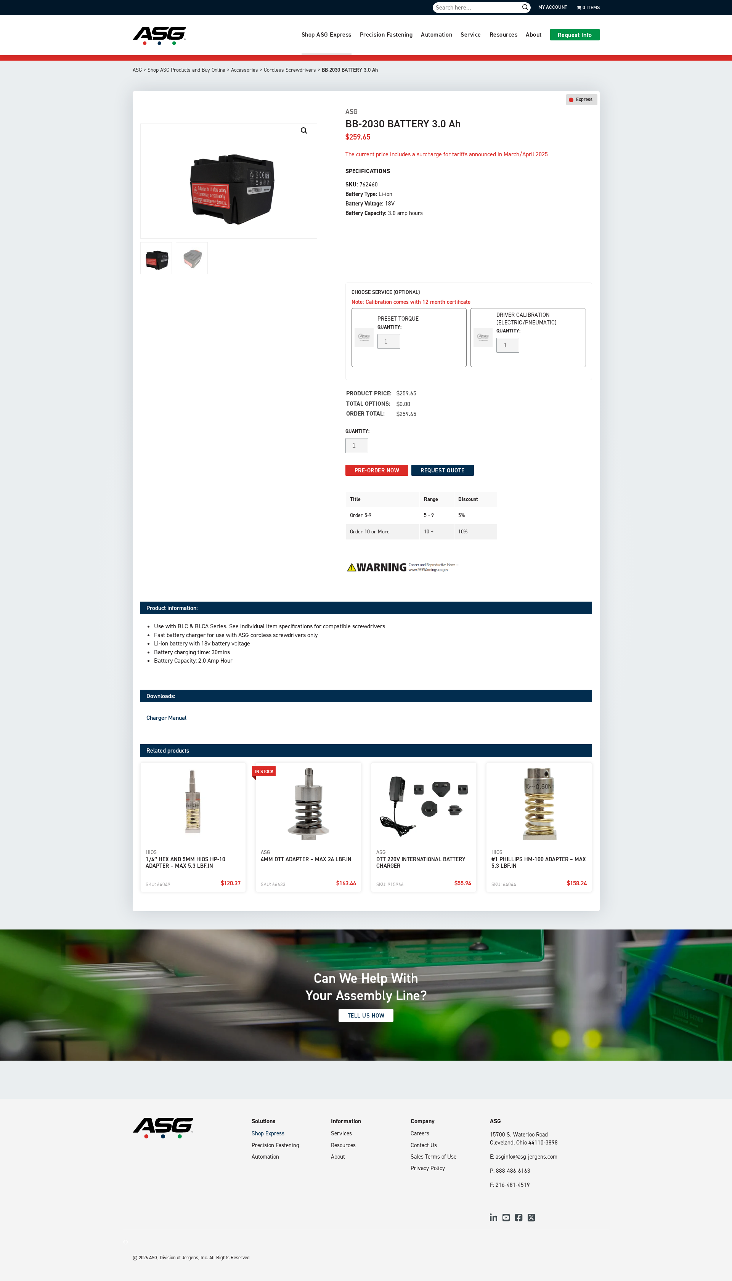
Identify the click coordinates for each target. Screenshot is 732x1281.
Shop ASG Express (327, 34)
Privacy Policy (428, 1168)
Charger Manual (166, 717)
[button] (304, 131)
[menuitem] (327, 35)
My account (552, 7)
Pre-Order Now (377, 470)
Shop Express (268, 1133)
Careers (420, 1133)
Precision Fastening (386, 34)
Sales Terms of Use (433, 1156)
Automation (436, 34)
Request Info (575, 35)
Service (471, 34)
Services (341, 1133)
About (534, 34)
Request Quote (443, 470)
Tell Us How (366, 1015)
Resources (504, 34)
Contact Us (424, 1145)
